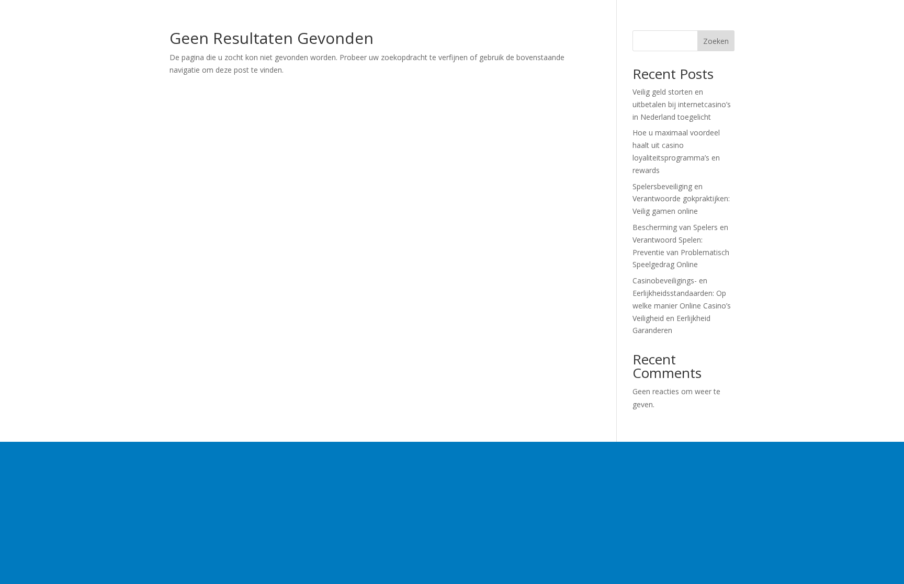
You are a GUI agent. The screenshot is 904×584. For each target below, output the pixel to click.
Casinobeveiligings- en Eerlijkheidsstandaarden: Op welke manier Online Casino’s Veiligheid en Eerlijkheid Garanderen (681, 305)
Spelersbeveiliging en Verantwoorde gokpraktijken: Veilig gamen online (681, 198)
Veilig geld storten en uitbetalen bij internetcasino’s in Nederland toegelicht (681, 104)
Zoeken (716, 41)
